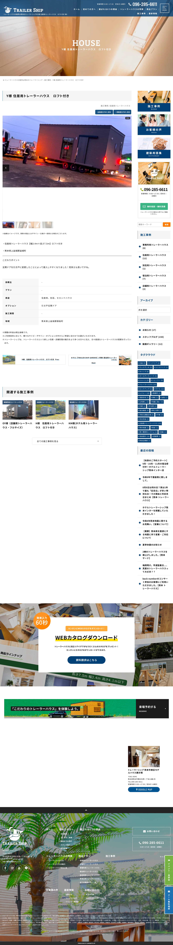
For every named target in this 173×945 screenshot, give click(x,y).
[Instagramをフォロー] (12, 868)
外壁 (143, 406)
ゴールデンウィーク (148, 376)
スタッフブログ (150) (153, 336)
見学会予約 (90, 894)
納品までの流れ (66, 841)
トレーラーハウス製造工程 (57, 868)
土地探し (144, 402)
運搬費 (157, 436)
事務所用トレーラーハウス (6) (155, 246)
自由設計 (145, 436)
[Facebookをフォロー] (5, 868)
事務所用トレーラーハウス (90, 868)
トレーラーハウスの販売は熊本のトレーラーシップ (84, 934)
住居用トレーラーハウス (119, 106)
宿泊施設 (144, 410)
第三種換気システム (148, 432)
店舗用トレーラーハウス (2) (154, 287)
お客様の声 (52, 890)
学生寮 (153, 406)
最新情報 (69, 890)
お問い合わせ (92, 890)
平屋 (160, 415)
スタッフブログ (71, 898)
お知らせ (68, 894)
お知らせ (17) (149, 329)
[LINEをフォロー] (26, 868)
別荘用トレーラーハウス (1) (154, 267)
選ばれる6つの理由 (90, 829)
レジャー (145, 393)
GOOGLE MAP (145, 789)
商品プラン (85, 856)
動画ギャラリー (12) (153, 343)
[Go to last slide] (6, 168)
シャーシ (144, 380)
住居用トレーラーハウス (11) (154, 256)
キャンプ (144, 372)
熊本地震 (144, 428)
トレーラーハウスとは (55, 860)
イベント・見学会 (72, 902)
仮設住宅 (144, 397)
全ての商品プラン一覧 (88, 882)
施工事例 (110, 856)
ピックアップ (146, 389)
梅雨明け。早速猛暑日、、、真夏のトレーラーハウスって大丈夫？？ (155, 568)
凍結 (155, 397)
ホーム (49, 829)
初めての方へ (66, 829)
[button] (8, 225)
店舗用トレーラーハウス (89, 864)
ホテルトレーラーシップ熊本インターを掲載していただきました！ (155, 510)
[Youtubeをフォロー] (19, 868)
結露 (163, 432)
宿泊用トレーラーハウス (89, 871)
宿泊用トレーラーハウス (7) (154, 277)
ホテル (160, 389)
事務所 (157, 393)
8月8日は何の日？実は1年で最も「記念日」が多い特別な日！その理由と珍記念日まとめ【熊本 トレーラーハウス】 (156, 494)
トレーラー (157, 380)
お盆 (143, 363)
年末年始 (144, 419)
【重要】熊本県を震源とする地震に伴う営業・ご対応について (155, 534)
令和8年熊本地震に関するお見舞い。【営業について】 (156, 522)
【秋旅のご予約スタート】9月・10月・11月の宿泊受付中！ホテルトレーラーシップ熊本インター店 (156, 465)
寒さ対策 (156, 410)
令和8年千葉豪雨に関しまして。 (155, 479)
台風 (164, 397)
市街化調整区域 (147, 415)
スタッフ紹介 (66, 845)
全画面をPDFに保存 (104, 112)
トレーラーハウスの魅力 (56, 864)
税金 (155, 428)
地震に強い (157, 402)
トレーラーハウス (148, 385)
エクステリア (162, 367)
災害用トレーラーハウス (150, 423)
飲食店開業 (145, 441)
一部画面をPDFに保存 (122, 112)
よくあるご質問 (66, 837)
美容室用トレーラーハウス (90, 875)
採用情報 (64, 848)
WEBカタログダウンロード (96, 898)
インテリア (154, 363)
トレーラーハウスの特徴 (59, 856)
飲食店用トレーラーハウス (90, 879)
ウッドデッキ (146, 367)
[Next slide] (128, 168)
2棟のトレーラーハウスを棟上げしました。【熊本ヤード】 (155, 555)
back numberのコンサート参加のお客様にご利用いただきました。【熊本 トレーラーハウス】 (155, 583)
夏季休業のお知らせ (152, 544)
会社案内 (64, 834)
